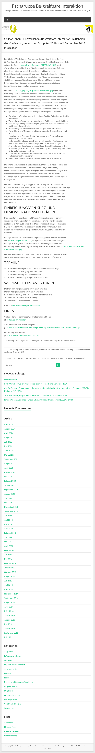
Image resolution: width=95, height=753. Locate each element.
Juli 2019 (8, 498)
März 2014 (8, 611)
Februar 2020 (10, 481)
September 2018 (11, 511)
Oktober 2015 (10, 572)
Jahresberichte (10, 669)
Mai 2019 (8, 502)
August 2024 (9, 429)
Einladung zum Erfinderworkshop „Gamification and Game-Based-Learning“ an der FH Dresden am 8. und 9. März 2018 (47, 350)
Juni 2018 (8, 520)
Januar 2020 (9, 485)
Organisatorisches (12, 695)
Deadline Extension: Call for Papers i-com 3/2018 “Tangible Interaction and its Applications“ (47, 358)
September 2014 (11, 598)
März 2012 (8, 637)
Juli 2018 (8, 515)
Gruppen (8, 660)
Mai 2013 (8, 624)
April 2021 (8, 468)
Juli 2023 (8, 442)
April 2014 (8, 607)
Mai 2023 (8, 446)
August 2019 (9, 494)
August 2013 (9, 620)
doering (11, 341)
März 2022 (8, 455)
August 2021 (9, 463)
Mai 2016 (8, 559)
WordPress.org (10, 735)
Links (6, 677)
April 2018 (8, 528)
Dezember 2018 (11, 507)
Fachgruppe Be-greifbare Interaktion (47, 6)
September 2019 (11, 489)
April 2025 (8, 424)
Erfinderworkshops (12, 656)
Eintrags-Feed (10, 727)
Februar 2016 (10, 563)
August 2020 (9, 472)
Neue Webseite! (11, 379)
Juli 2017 (8, 537)
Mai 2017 (8, 541)
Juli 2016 (8, 554)
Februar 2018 (10, 533)
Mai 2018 (8, 524)
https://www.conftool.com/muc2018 (22, 335)
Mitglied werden (11, 686)
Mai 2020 (8, 476)
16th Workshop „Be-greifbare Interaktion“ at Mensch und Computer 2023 (35, 395)
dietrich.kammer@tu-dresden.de (26, 305)
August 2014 (9, 602)
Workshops (74, 341)
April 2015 (8, 589)
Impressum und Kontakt (14, 664)
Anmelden (8, 722)
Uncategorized (10, 699)
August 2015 (9, 576)
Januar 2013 (9, 628)
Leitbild (7, 673)
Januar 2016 (9, 567)
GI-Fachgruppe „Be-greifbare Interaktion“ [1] (33, 90)
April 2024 (8, 433)
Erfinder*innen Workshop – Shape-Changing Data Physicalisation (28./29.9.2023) (38, 400)
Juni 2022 (8, 450)
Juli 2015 (8, 580)
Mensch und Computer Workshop (56, 341)
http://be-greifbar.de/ (16, 320)
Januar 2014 (9, 615)
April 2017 (8, 546)
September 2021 (11, 459)
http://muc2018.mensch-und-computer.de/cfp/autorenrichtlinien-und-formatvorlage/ (43, 327)
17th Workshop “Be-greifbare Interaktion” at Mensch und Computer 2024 (35, 384)
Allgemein (38, 341)
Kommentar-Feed (11, 731)
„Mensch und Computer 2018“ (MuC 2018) (38, 65)
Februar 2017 (10, 550)
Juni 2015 (8, 585)
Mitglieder (8, 690)
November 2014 (11, 594)
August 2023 (9, 437)
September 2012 (11, 633)
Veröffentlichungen (12, 704)
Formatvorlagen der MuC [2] (20, 240)
